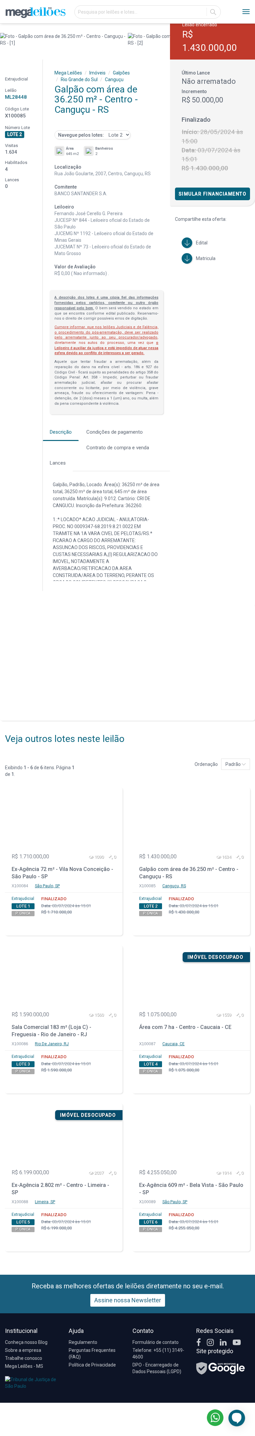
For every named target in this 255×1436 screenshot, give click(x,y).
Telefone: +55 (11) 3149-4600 (158, 1354)
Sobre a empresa (23, 1350)
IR (213, 12)
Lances (58, 463)
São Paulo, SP (47, 886)
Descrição (61, 432)
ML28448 (16, 97)
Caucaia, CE (173, 1044)
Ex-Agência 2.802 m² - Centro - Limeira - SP (60, 1189)
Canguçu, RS (174, 886)
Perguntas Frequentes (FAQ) (92, 1354)
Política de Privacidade (92, 1364)
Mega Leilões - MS (24, 1366)
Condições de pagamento (114, 432)
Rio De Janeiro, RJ (52, 1044)
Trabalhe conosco (23, 1358)
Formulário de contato (155, 1342)
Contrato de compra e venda (117, 448)
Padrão (233, 764)
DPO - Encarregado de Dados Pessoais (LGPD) (156, 1368)
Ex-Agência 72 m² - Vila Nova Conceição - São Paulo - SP (62, 873)
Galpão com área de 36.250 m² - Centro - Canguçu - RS (188, 873)
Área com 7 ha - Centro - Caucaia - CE (185, 1027)
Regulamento (83, 1342)
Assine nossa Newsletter (127, 1300)
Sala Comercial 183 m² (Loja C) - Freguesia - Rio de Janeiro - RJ (51, 1031)
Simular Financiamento (213, 194)
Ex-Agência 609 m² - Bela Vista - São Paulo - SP (191, 1189)
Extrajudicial (23, 898)
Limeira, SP (45, 1202)
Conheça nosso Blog (26, 1342)
